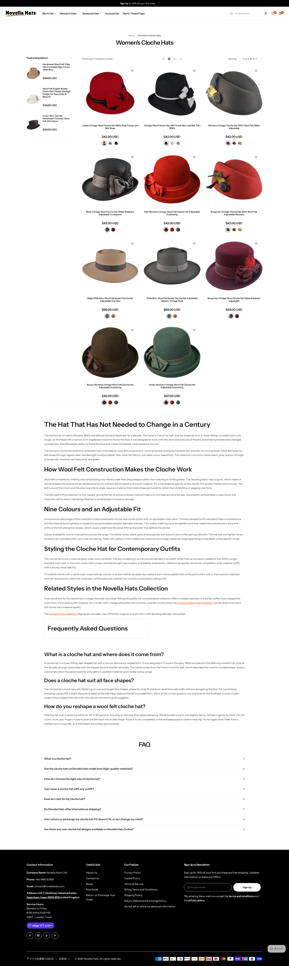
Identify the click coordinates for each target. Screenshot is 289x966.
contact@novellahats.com (49, 886)
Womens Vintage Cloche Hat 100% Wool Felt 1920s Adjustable (234, 126)
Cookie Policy (132, 878)
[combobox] (243, 13)
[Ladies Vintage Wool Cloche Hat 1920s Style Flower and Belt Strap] (110, 93)
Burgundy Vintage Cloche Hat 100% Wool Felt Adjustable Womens (234, 213)
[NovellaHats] (20, 13)
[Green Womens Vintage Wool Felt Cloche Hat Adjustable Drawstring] (172, 352)
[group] (148, 3)
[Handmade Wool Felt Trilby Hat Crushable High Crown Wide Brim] (33, 73)
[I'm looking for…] (231, 13)
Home (131, 35)
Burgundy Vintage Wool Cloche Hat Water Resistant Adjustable (234, 299)
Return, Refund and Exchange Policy (145, 900)
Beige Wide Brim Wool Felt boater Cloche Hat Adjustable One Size (110, 299)
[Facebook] (30, 935)
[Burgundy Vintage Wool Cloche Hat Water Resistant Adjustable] (234, 265)
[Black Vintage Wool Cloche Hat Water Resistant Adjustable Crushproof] (110, 179)
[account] (265, 13)
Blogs (89, 884)
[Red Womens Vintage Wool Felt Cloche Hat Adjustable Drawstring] (172, 179)
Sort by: (232, 58)
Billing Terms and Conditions (141, 889)
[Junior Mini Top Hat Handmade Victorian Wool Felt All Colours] (33, 125)
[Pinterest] (55, 935)
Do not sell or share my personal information (149, 906)
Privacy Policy (132, 872)
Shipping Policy (133, 895)
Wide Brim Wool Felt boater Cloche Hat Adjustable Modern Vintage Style (172, 299)
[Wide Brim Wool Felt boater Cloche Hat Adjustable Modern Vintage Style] (172, 265)
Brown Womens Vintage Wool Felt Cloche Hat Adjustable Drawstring (110, 386)
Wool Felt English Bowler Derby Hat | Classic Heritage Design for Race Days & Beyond (56, 92)
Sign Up (247, 887)
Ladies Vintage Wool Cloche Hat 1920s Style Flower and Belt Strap (110, 126)
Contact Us (92, 878)
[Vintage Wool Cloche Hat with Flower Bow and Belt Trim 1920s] (172, 93)
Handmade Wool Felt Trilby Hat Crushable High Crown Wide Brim (56, 67)
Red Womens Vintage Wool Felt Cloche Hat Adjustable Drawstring (172, 213)
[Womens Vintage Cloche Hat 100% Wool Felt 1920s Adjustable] (234, 93)
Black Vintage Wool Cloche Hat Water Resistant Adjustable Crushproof (110, 213)
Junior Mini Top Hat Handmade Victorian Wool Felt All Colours (56, 118)
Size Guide (92, 889)
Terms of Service (133, 884)
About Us (91, 872)
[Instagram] (38, 935)
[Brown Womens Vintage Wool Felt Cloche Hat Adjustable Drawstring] (110, 352)
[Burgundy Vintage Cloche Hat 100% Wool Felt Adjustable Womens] (234, 179)
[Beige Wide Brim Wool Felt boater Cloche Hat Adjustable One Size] (110, 265)
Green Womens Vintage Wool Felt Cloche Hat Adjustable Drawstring (172, 386)
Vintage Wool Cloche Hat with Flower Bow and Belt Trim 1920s (172, 126)
